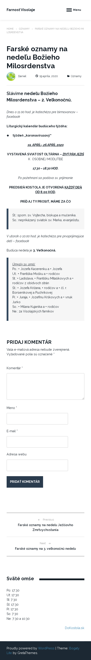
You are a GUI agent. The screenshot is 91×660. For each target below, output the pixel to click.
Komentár (15, 368)
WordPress (46, 648)
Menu (77, 9)
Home (10, 28)
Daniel (22, 76)
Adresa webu (17, 454)
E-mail (12, 431)
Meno (12, 408)
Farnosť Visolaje (21, 10)
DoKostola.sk (74, 628)
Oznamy (24, 28)
